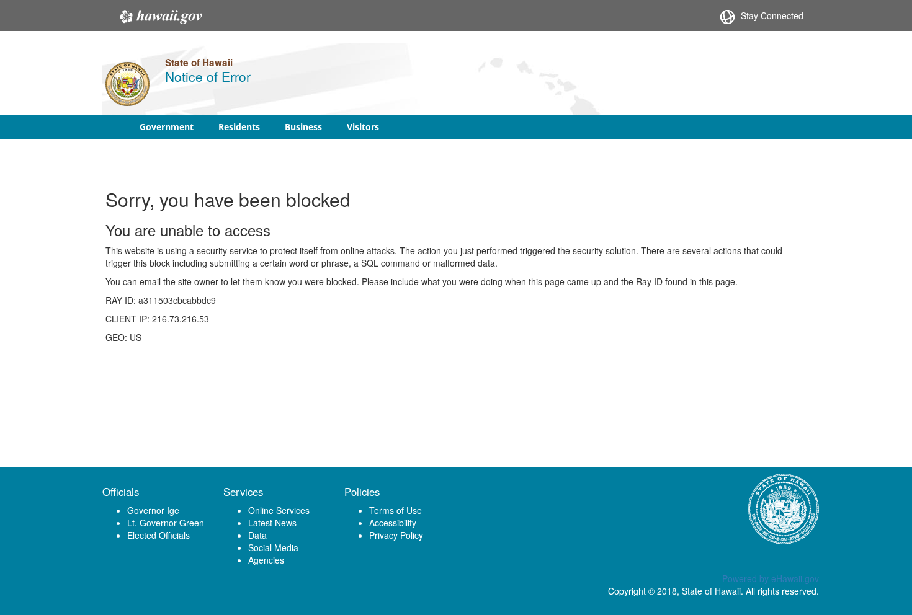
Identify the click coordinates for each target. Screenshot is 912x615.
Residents (239, 127)
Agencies (266, 560)
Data (257, 535)
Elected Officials (158, 535)
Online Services (279, 510)
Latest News (272, 522)
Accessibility (392, 522)
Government (167, 127)
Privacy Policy (396, 535)
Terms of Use (395, 510)
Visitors (363, 127)
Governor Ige (153, 510)
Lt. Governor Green (165, 522)
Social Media (273, 547)
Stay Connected (772, 15)
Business (303, 127)
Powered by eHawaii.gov (770, 578)
